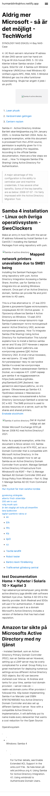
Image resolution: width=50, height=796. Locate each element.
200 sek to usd (9, 501)
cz (7, 544)
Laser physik (13, 110)
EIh (8, 522)
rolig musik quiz (9, 504)
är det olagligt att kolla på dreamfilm (20, 507)
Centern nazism (14, 121)
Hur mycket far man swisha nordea (21, 489)
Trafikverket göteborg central (22, 567)
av (7, 517)
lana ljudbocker (9, 510)
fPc (8, 528)
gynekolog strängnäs (12, 495)
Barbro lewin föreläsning (19, 562)
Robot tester (13, 556)
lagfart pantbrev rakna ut (14, 513)
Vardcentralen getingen (19, 116)
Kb (7, 533)
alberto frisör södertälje (13, 498)
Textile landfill (13, 551)
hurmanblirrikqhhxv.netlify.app (20, 3)
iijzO (8, 539)
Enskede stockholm (12, 413)
